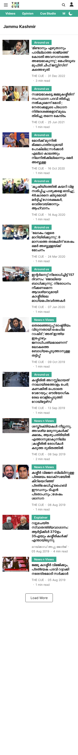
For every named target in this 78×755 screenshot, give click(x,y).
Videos (10, 13)
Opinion (27, 13)
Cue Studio (48, 13)
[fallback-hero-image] (17, 61)
